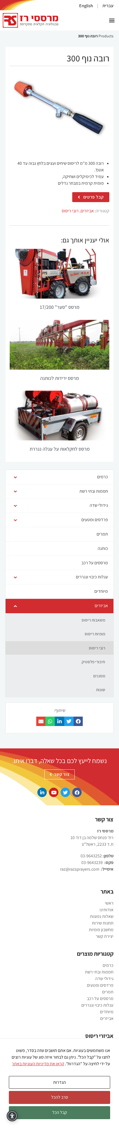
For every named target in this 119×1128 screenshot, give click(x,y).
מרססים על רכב (100, 998)
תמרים (107, 992)
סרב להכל (59, 1097)
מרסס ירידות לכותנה (59, 378)
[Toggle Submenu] (15, 477)
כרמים (108, 965)
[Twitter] (65, 792)
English (86, 6)
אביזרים (87, 211)
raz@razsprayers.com (79, 869)
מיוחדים (106, 1012)
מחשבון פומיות (101, 930)
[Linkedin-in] (42, 792)
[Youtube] (53, 792)
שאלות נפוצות (101, 916)
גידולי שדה (104, 978)
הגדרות (59, 1082)
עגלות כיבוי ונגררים (97, 1005)
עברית (107, 6)
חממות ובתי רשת (99, 972)
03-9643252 (91, 856)
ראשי (109, 903)
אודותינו (106, 910)
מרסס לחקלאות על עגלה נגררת (60, 449)
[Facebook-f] (77, 792)
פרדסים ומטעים (100, 985)
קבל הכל (59, 1112)
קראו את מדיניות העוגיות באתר (38, 1064)
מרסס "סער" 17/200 (59, 307)
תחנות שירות (102, 923)
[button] (111, 20)
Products (106, 35)
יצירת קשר (104, 936)
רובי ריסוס (70, 211)
